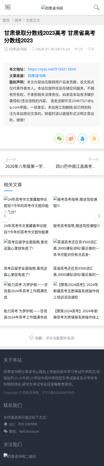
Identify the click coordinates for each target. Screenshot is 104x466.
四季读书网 (37, 75)
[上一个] (5, 216)
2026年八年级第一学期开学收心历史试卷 (42, 166)
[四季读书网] (52, 8)
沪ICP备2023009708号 (58, 393)
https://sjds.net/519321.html (52, 69)
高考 (18, 20)
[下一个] (99, 216)
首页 (6, 20)
